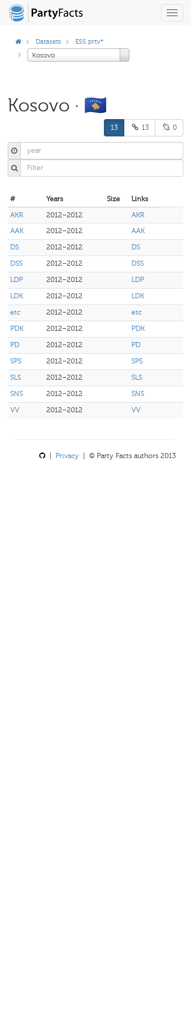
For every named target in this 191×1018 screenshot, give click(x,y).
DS (14, 247)
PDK (16, 328)
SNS (16, 393)
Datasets (48, 41)
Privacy (67, 455)
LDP (16, 279)
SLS (15, 377)
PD (14, 345)
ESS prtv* (89, 41)
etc (15, 312)
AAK (16, 231)
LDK (16, 296)
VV (14, 410)
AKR (16, 215)
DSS (16, 263)
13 (114, 127)
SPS (15, 361)
